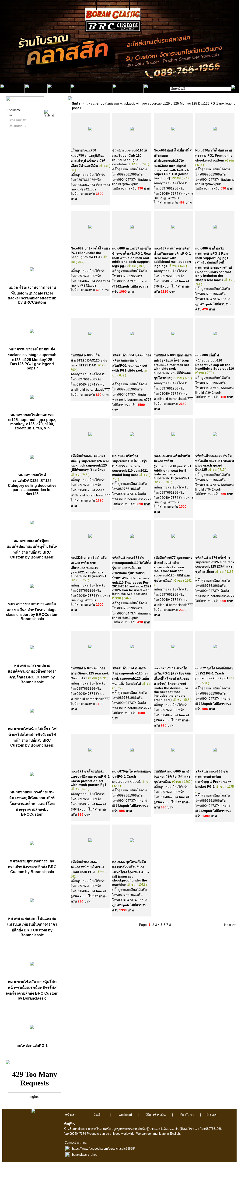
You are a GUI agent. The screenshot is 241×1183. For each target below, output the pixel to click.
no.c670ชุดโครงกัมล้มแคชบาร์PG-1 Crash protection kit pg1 (131, 776)
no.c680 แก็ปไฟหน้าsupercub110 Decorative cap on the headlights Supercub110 (214, 361)
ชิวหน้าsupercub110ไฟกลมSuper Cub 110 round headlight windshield (129, 157)
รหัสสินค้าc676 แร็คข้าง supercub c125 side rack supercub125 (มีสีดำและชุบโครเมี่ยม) (214, 564)
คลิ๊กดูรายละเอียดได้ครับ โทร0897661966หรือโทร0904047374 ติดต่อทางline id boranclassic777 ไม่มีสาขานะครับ (90, 384)
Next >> (230, 925)
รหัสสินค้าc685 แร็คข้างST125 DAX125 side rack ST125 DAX (89, 360)
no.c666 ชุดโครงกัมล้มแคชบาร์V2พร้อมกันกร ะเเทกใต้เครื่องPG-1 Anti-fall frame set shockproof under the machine (130, 873)
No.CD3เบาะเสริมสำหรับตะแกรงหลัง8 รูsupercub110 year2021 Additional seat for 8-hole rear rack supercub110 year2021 (172, 467)
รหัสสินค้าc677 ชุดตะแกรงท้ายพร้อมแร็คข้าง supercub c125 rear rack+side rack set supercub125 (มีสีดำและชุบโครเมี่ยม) (173, 569)
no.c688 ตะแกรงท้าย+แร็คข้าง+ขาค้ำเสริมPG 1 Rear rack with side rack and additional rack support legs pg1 (131, 257)
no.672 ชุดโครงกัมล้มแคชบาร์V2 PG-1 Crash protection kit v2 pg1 (214, 673)
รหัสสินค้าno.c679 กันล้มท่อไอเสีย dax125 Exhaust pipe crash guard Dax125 (214, 462)
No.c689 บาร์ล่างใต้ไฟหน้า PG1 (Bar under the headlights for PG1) (90, 252)
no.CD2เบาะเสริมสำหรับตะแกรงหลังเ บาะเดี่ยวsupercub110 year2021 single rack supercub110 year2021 (89, 567)
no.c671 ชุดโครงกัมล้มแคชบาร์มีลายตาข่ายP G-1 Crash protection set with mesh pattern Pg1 (90, 777)
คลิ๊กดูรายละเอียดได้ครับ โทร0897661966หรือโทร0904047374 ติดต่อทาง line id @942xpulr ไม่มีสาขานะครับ (90, 184)
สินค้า (76, 103)
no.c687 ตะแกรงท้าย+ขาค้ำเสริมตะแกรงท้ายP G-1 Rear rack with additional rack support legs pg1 (172, 257)
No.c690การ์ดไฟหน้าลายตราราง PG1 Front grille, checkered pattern (214, 155)
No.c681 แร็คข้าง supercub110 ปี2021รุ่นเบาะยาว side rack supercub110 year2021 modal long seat (130, 465)
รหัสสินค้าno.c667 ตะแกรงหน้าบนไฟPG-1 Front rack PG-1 (88, 867)
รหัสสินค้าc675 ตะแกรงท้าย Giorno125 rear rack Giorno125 (90, 673)
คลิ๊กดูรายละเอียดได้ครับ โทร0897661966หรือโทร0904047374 (130, 281)
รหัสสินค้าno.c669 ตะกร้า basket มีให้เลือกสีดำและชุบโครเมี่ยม (172, 776)
